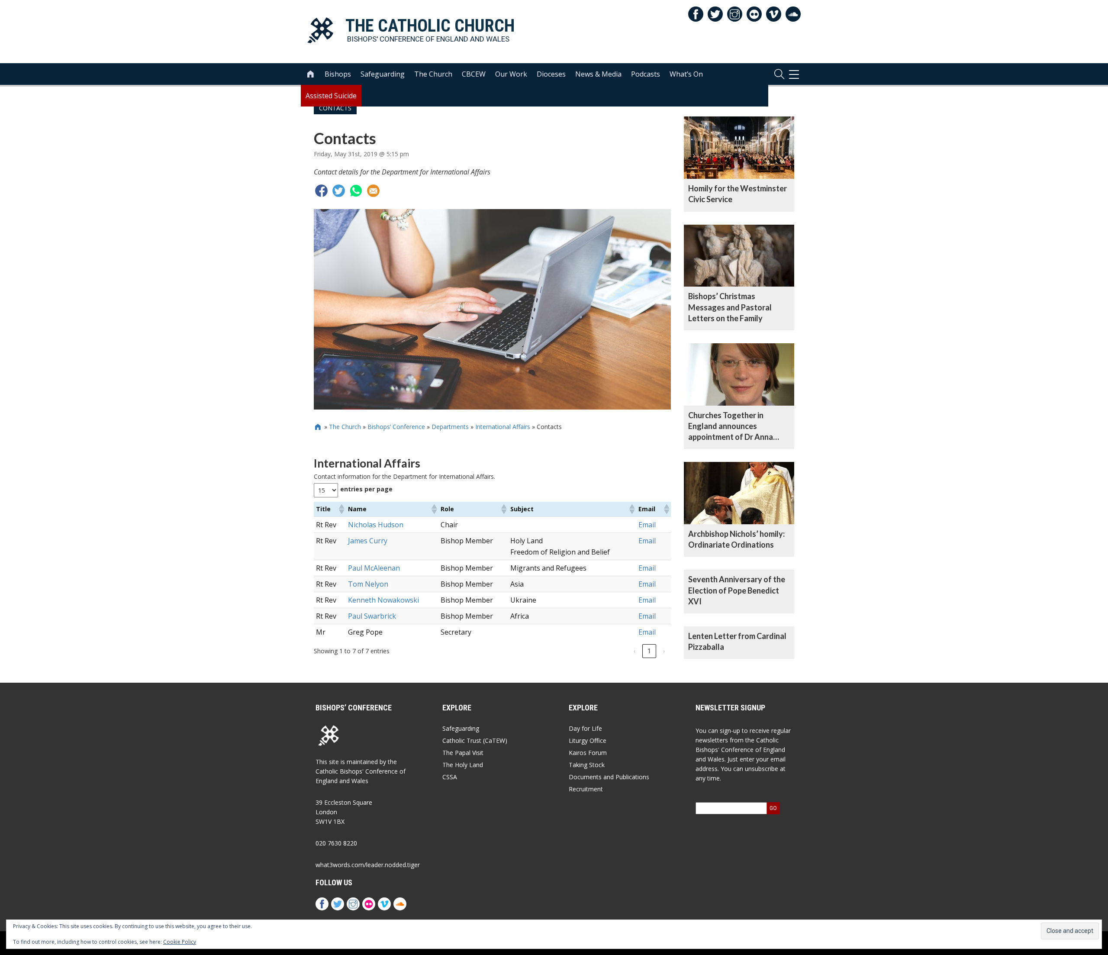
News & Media (598, 74)
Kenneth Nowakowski (383, 600)
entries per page (366, 489)
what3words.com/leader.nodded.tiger (368, 865)
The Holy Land (462, 765)
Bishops (338, 74)
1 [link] (649, 651)
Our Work (511, 74)
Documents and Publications (609, 777)
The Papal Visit (462, 753)
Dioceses (551, 74)
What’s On (686, 74)
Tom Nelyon (368, 584)
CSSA (449, 777)
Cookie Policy (179, 941)
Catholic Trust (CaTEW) (474, 740)
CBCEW (474, 74)
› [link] (664, 651)
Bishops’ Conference (396, 427)
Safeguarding (383, 74)
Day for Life (585, 728)
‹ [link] (634, 651)
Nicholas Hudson (375, 524)
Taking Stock (587, 765)
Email (647, 524)
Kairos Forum (588, 753)
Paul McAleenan (374, 568)
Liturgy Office (587, 740)
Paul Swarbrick (372, 616)
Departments (450, 427)
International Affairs (502, 427)
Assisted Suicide (331, 95)
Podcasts (645, 74)
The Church (433, 74)
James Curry (367, 540)
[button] (341, 509)
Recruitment (586, 789)
